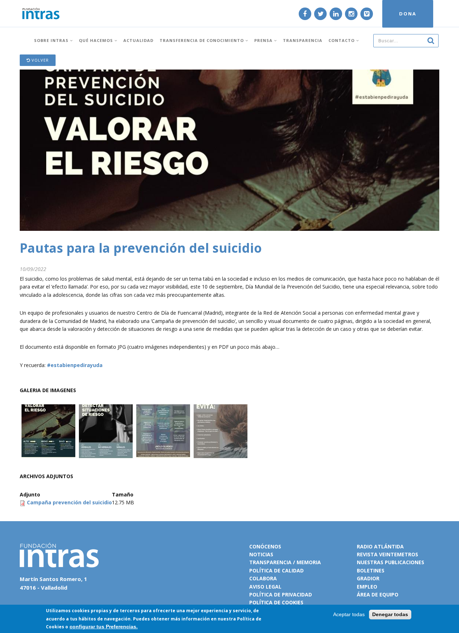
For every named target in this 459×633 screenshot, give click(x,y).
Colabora (263, 578)
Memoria (309, 562)
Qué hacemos (96, 40)
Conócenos (265, 546)
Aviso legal (265, 586)
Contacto (342, 40)
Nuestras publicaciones (390, 562)
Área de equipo (377, 594)
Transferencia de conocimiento (202, 40)
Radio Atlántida (380, 546)
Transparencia (302, 40)
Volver (39, 60)
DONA (407, 13)
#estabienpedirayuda (74, 365)
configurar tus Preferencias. (104, 626)
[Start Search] (430, 40)
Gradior (368, 578)
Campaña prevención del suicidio (69, 502)
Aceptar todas (349, 614)
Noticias (261, 554)
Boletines (370, 570)
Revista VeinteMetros (387, 554)
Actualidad (138, 40)
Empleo (367, 586)
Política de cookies (276, 602)
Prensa (264, 40)
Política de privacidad (280, 594)
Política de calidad (276, 570)
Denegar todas (390, 614)
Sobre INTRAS (52, 40)
